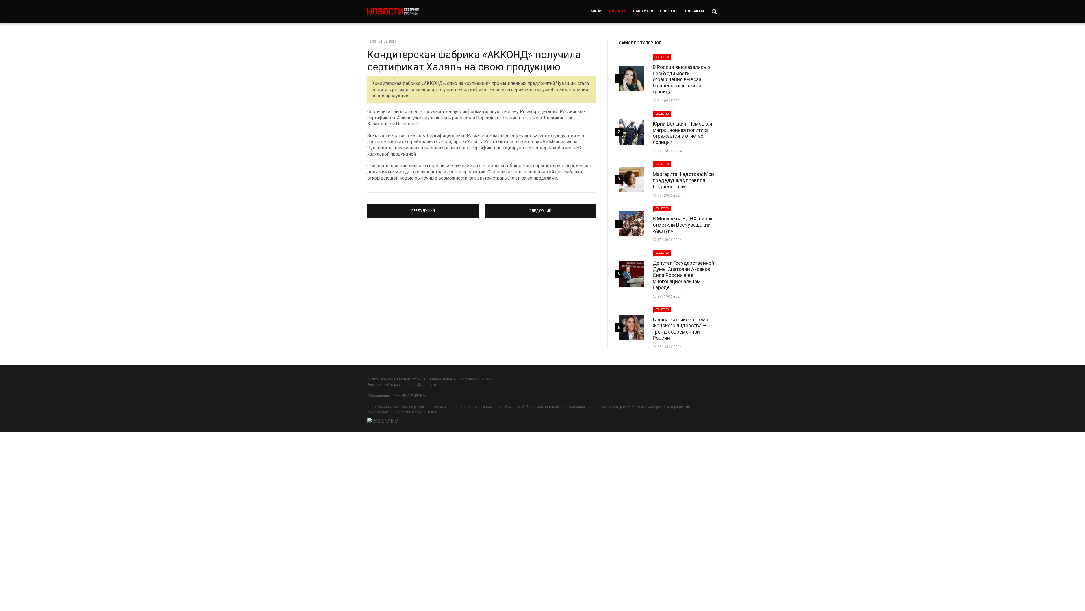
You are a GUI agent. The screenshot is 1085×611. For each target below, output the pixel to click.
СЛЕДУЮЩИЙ (540, 208)
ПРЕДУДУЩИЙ (423, 208)
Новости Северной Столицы (393, 11)
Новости (617, 11)
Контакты (694, 11)
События (669, 11)
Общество (643, 11)
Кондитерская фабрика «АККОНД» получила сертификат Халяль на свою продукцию (474, 61)
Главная (594, 11)
